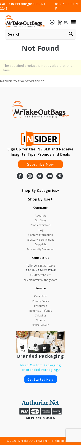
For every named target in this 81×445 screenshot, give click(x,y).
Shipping (40, 315)
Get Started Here (40, 379)
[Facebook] (20, 176)
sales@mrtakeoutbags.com (40, 280)
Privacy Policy (40, 301)
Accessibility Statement (40, 249)
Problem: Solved (40, 225)
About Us (40, 215)
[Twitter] (39, 176)
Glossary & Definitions (40, 239)
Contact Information (40, 235)
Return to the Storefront (22, 81)
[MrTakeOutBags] (24, 21)
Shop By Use (39, 199)
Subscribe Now (40, 164)
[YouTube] (49, 176)
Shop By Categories (39, 190)
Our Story (40, 220)
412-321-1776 (42, 275)
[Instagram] (29, 176)
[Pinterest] (59, 176)
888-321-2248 (46, 265)
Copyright (41, 244)
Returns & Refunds (40, 311)
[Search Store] (71, 34)
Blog (40, 230)
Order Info (40, 296)
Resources (40, 306)
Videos (40, 320)
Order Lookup (40, 325)
